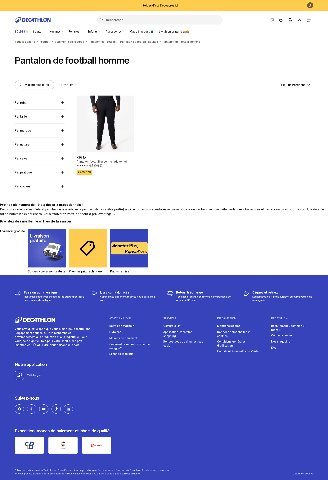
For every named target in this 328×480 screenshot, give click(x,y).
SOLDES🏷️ (21, 31)
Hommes (55, 31)
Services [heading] (169, 318)
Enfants (93, 31)
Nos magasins (280, 341)
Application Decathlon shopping (177, 334)
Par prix (20, 102)
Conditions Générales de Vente (237, 351)
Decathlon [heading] (279, 318)
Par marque (23, 130)
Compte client (172, 325)
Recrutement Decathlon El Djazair (288, 327)
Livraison (115, 332)
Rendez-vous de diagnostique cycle (183, 343)
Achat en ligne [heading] (120, 318)
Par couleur (23, 186)
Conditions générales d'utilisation (231, 343)
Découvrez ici (160, 5)
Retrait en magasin (121, 325)
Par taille (21, 116)
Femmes (74, 31)
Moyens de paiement (123, 338)
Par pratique (23, 172)
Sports (37, 31)
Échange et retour (121, 353)
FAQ (273, 347)
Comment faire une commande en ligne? (129, 346)
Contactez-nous (282, 335)
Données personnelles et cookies (233, 334)
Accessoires (114, 31)
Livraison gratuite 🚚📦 (174, 31)
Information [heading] (226, 318)
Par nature (22, 144)
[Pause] (310, 5)
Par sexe (21, 158)
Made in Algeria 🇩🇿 (142, 31)
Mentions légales (228, 325)
